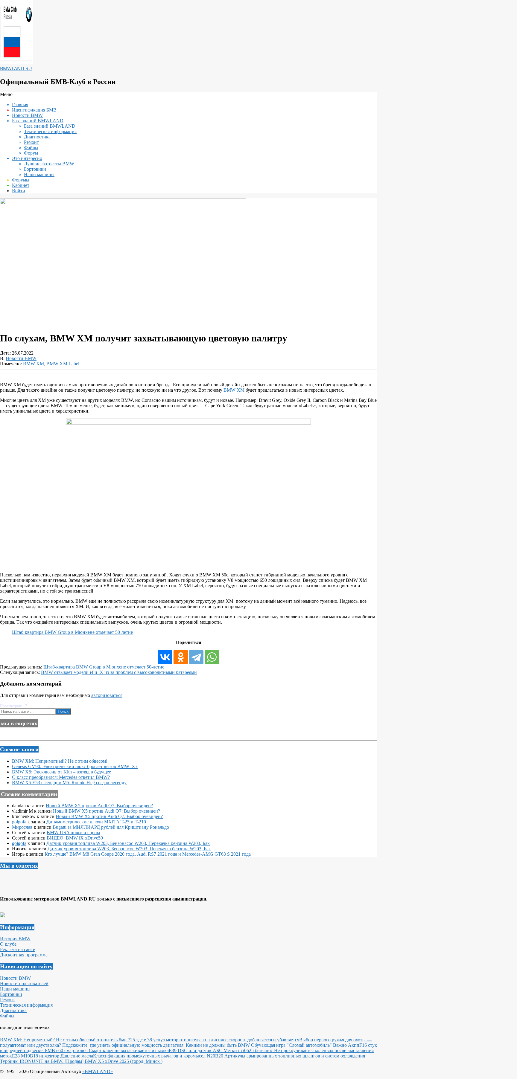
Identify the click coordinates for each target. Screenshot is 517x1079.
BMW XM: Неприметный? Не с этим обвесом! (59, 761)
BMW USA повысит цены (73, 832)
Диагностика (13, 1010)
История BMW (15, 938)
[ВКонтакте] (165, 657)
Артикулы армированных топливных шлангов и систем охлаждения (294, 1055)
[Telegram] (196, 657)
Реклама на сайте (17, 949)
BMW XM (33, 363)
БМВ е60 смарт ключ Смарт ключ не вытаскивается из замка (107, 1050)
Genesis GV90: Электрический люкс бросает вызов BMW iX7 (75, 766)
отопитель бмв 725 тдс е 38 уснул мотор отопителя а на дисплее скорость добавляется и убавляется (198, 1039)
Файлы (7, 1015)
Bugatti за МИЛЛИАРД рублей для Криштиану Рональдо (111, 827)
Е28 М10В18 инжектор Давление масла (52, 1055)
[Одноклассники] (181, 657)
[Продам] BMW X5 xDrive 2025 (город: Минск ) (113, 1061)
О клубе (8, 944)
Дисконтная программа (24, 954)
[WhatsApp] (212, 657)
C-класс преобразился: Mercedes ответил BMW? (61, 777)
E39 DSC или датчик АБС (196, 1050)
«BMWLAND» (97, 1071)
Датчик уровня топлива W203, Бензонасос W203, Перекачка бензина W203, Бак (128, 843)
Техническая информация (26, 1005)
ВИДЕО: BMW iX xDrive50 (75, 837)
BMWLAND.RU (16, 68)
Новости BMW (21, 358)
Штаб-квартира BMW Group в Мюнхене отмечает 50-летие (72, 632)
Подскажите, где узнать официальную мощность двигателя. (124, 1045)
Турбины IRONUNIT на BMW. (32, 1061)
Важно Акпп (346, 1045)
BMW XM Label (62, 363)
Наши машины (15, 988)
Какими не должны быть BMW (218, 1045)
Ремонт (7, 999)
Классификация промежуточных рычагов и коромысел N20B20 (158, 1055)
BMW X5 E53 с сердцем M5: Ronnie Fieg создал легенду (69, 782)
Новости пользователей (24, 983)
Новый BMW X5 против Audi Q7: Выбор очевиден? (99, 805)
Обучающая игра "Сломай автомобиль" (292, 1045)
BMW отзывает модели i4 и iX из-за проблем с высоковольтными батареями (119, 672)
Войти (18, 190)
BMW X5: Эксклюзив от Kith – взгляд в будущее (61, 771)
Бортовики (11, 994)
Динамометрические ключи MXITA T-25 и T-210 (96, 821)
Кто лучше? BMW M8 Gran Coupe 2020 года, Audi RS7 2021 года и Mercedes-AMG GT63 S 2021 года (148, 854)
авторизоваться (106, 695)
